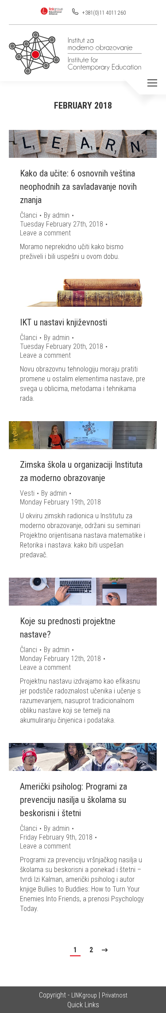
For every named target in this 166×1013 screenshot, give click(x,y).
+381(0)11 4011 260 (103, 13)
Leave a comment (45, 233)
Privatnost (114, 995)
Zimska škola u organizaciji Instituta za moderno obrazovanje (81, 471)
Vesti (27, 493)
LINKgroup (84, 995)
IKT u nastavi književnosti (63, 322)
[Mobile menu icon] (152, 83)
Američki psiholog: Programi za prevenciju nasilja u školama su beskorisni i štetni (73, 799)
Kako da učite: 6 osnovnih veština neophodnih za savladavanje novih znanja (78, 186)
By (56, 215)
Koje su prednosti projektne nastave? (68, 628)
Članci (28, 215)
